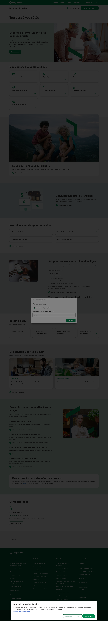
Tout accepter (88, 616)
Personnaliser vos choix (72, 616)
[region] (54, 610)
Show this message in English (21, 611)
